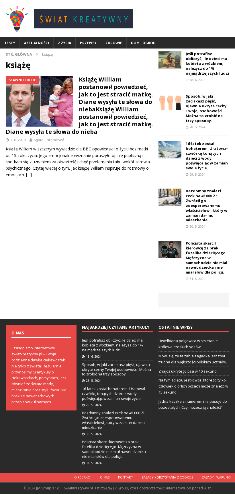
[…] (29, 174)
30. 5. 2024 (197, 226)
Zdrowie (113, 42)
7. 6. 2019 (18, 139)
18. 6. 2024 (197, 80)
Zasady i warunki (216, 477)
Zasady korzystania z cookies (167, 477)
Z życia (64, 42)
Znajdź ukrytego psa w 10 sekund (187, 371)
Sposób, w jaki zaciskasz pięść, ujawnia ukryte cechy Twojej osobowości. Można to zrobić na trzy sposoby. (206, 108)
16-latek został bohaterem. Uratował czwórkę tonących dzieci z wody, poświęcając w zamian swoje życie (207, 155)
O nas (104, 477)
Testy (9, 42)
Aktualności (36, 42)
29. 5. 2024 (197, 174)
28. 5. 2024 (197, 127)
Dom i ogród (143, 42)
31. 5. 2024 (197, 278)
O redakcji (82, 477)
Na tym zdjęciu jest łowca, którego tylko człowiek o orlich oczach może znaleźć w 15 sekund (193, 386)
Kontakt (125, 477)
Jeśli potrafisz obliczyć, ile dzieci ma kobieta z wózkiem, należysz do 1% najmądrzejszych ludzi (207, 63)
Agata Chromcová (49, 139)
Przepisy (88, 42)
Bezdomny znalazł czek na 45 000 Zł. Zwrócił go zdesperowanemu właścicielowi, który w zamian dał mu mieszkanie (206, 205)
